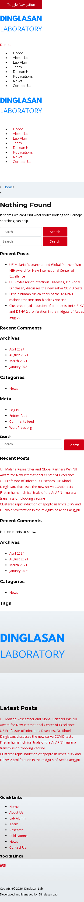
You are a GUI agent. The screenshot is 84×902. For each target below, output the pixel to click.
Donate (5, 44)
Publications (18, 835)
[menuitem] (46, 53)
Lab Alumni (17, 818)
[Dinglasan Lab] (27, 39)
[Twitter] (1, 865)
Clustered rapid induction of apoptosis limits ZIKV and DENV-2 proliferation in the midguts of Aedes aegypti (46, 311)
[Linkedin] (4, 865)
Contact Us (22, 86)
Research (16, 830)
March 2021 (18, 361)
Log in (14, 410)
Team (13, 824)
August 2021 (18, 355)
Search (5, 436)
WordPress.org (20, 427)
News (13, 388)
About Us (16, 812)
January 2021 (19, 366)
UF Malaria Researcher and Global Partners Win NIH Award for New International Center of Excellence (45, 270)
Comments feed (21, 421)
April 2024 (16, 349)
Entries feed (18, 415)
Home (8, 187)
